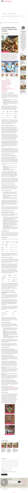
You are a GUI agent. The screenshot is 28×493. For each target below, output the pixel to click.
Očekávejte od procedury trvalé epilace (6, 83)
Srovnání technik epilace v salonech (6, 84)
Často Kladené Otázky (4, 90)
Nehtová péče (24, 480)
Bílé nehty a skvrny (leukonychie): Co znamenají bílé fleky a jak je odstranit (9, 450)
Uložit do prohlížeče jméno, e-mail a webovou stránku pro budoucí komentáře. (9, 472)
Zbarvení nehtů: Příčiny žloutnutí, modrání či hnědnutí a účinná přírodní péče (23, 91)
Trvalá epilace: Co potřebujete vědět (6, 80)
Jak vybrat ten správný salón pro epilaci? (6, 82)
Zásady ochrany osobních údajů (12, 13)
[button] (26, 21)
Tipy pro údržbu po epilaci (5, 89)
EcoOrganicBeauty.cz (7, 1)
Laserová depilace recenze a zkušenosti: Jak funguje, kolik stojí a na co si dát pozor (15, 450)
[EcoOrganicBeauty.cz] (2, 1)
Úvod (0, 22)
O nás (21, 480)
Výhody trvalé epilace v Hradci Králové (6, 81)
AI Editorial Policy (4, 13)
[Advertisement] (14, 7)
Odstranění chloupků (25, 481)
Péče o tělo (24, 484)
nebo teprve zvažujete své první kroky (13, 57)
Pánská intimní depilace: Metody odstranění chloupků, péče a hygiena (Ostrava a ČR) (3, 450)
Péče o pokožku (24, 483)
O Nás (2, 18)
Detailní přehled (3, 86)
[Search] (19, 482)
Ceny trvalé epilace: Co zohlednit (6, 87)
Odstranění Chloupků (4, 22)
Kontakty (22, 481)
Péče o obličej (24, 482)
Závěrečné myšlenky (4, 91)
